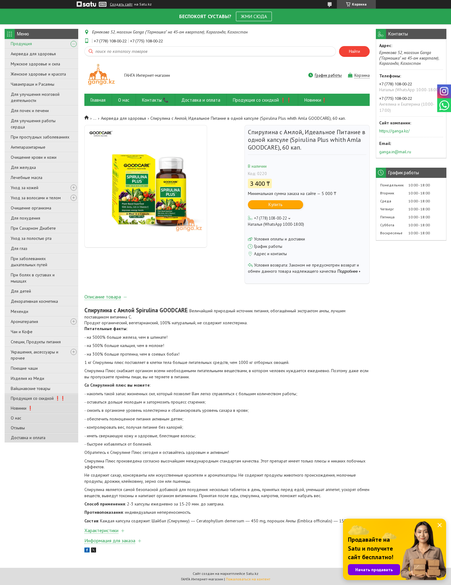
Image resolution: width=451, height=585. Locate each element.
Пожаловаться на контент (248, 579)
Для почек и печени (30, 110)
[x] (93, 551)
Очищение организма (31, 208)
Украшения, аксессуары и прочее (34, 355)
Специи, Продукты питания (36, 342)
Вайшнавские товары (30, 388)
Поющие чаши (24, 368)
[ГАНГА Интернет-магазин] (101, 75)
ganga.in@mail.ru (395, 151)
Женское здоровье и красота (38, 74)
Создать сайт (121, 4)
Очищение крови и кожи (33, 157)
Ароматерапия (24, 321)
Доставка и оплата (28, 437)
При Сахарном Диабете (33, 228)
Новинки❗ (315, 100)
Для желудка (23, 167)
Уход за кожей (24, 187)
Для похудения (25, 218)
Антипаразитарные (28, 147)
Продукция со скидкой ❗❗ (38, 398)
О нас (16, 418)
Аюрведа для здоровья (33, 54)
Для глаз (19, 248)
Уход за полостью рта (31, 238)
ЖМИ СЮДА (254, 16)
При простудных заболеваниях (40, 137)
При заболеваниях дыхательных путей (29, 261)
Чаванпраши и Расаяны (32, 84)
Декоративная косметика (34, 301)
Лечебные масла (26, 177)
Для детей (21, 291)
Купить (275, 204)
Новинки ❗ (22, 408)
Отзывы (18, 428)
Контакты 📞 (155, 100)
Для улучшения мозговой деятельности (35, 97)
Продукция (21, 43)
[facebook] (87, 551)
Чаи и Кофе (22, 331)
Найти (354, 51)
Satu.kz (252, 573)
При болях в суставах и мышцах (33, 278)
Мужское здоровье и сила (35, 64)
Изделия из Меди (27, 378)
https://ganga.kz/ (394, 131)
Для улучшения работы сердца (33, 124)
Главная (98, 100)
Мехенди (19, 311)
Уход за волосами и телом (36, 198)
